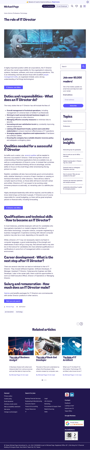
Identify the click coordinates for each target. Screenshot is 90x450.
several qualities (30, 155)
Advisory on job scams (10, 404)
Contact (67, 400)
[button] (83, 66)
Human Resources (30, 409)
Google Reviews (70, 415)
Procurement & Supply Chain (52, 406)
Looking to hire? (69, 405)
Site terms (7, 409)
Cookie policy (8, 398)
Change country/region (10, 412)
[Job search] (72, 6)
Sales (45, 411)
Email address (68, 95)
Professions (16, 13)
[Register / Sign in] (81, 6)
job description (9, 312)
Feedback (67, 403)
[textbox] (73, 66)
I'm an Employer (62, 6)
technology (19, 312)
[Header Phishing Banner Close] (88, 2)
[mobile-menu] (84, 6)
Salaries (7, 293)
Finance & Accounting (31, 406)
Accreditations (70, 429)
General (6, 393)
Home (5, 13)
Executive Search (30, 403)
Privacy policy (8, 396)
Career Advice (67, 121)
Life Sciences (48, 401)
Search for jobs (30, 393)
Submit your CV (69, 408)
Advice (10, 13)
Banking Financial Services (33, 398)
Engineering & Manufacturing (33, 401)
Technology (23, 13)
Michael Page (10, 306)
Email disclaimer (8, 401)
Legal (46, 398)
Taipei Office (68, 411)
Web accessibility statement (12, 406)
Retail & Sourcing (49, 409)
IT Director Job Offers (13, 87)
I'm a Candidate (48, 6)
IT (25, 411)
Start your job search (13, 301)
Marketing (47, 403)
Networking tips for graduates (72, 149)
